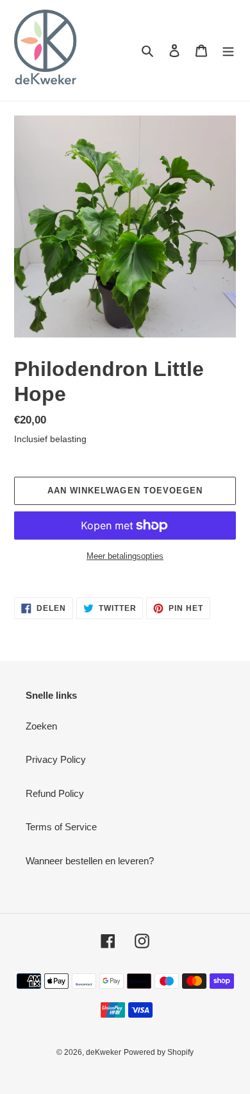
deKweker (103, 1052)
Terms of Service (61, 826)
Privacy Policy (56, 759)
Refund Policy (55, 793)
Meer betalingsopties (125, 556)
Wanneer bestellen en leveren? (90, 860)
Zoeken (41, 726)
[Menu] (228, 50)
